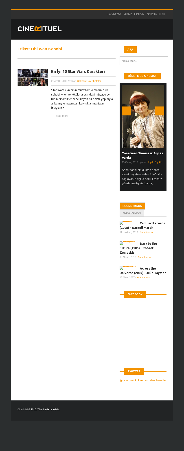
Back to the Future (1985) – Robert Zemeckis (138, 248)
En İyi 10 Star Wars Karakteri (78, 71)
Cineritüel (23, 409)
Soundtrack (132, 206)
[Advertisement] (81, 440)
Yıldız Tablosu (132, 213)
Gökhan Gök (84, 81)
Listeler (97, 81)
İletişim (139, 14)
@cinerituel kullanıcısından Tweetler (143, 380)
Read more (61, 115)
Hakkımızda (114, 14)
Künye (128, 14)
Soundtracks (146, 232)
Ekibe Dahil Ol (156, 14)
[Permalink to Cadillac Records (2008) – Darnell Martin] (130, 223)
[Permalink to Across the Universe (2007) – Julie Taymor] (130, 268)
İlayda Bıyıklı (155, 162)
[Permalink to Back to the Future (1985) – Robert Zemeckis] (130, 243)
